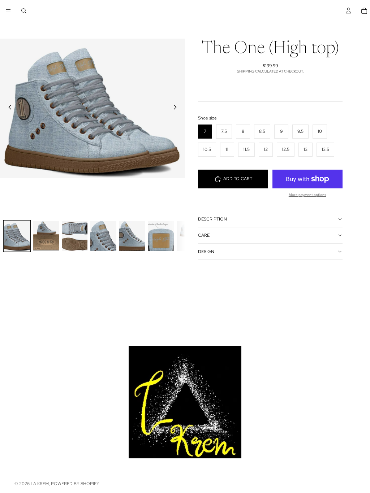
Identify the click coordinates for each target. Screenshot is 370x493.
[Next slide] (177, 108)
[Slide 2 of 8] (46, 236)
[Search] (24, 11)
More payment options (307, 194)
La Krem (40, 484)
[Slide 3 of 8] (75, 236)
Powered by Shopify (75, 484)
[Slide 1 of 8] (17, 236)
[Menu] (8, 11)
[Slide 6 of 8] (161, 236)
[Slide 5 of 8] (132, 236)
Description (212, 219)
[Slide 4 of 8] (103, 236)
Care (204, 235)
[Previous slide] (8, 108)
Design (206, 251)
